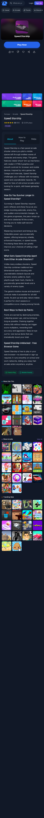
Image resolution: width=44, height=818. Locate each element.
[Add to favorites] (23, 51)
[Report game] (34, 51)
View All (39, 439)
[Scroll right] (42, 10)
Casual (7, 10)
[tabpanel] (22, 260)
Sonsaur (7, 114)
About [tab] (10, 139)
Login (31, 3)
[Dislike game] (17, 51)
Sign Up (39, 3)
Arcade (17, 10)
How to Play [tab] (22, 139)
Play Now (22, 45)
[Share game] (28, 52)
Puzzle (28, 10)
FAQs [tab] (33, 139)
